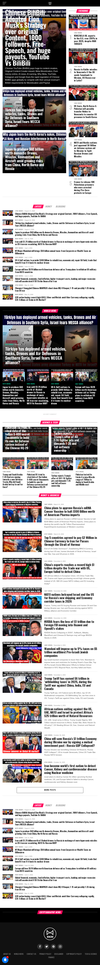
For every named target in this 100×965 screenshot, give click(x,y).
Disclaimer (58, 954)
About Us (7, 954)
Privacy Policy (45, 954)
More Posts (50, 790)
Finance (51, 957)
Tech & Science (91, 954)
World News (19, 954)
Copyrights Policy (74, 954)
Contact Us (31, 954)
